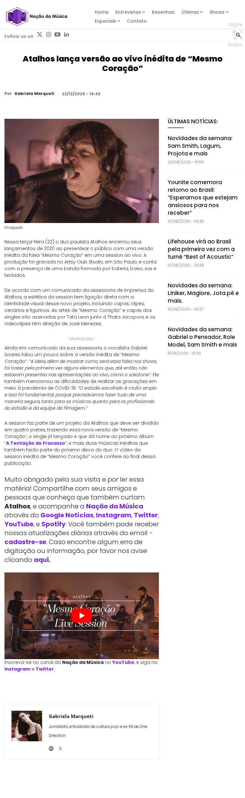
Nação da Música (114, 506)
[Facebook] (174, 93)
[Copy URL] (218, 93)
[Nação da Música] (36, 16)
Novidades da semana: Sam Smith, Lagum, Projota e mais (200, 145)
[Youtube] (57, 35)
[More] (234, 93)
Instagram (113, 515)
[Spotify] (51, 746)
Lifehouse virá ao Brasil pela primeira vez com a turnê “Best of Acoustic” (201, 249)
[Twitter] (39, 35)
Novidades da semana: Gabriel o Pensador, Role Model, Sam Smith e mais (202, 337)
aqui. (42, 559)
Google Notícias (67, 515)
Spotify (53, 524)
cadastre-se (25, 541)
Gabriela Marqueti (34, 94)
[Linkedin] (66, 35)
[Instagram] (48, 35)
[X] (160, 93)
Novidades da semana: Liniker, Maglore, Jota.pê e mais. (203, 293)
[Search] (238, 34)
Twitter (146, 515)
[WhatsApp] (145, 93)
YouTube (18, 524)
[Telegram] (189, 93)
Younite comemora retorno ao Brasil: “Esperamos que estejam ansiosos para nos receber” (203, 197)
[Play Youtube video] (81, 615)
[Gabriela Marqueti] (26, 731)
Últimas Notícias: (193, 121)
